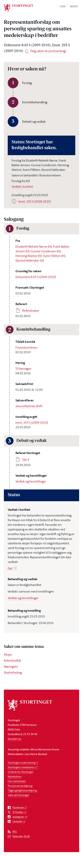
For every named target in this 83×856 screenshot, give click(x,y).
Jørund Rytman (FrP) (28, 406)
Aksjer (8, 654)
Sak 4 (25, 459)
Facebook (18, 807)
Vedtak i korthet (22, 186)
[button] (63, 6)
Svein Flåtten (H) (54, 256)
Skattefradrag (13, 672)
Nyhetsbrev (15, 776)
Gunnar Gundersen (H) (46, 251)
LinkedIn (17, 821)
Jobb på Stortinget (18, 795)
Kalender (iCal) (21, 836)
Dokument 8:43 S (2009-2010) (35, 277)
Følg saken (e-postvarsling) (48, 51)
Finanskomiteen (26, 347)
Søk (63, 6)
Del (10, 568)
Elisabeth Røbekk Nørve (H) (33, 246)
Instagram (18, 816)
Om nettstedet (17, 781)
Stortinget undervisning (21, 762)
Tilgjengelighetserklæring (22, 790)
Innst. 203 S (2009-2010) (31, 422)
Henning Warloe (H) (28, 256)
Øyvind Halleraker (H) (29, 260)
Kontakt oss (14, 739)
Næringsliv (11, 666)
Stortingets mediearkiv (21, 767)
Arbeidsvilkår (12, 660)
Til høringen (23, 368)
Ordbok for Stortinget (20, 772)
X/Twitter (18, 812)
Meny (74, 6)
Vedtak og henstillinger (30, 481)
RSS (15, 831)
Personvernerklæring (20, 786)
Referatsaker (30, 310)
